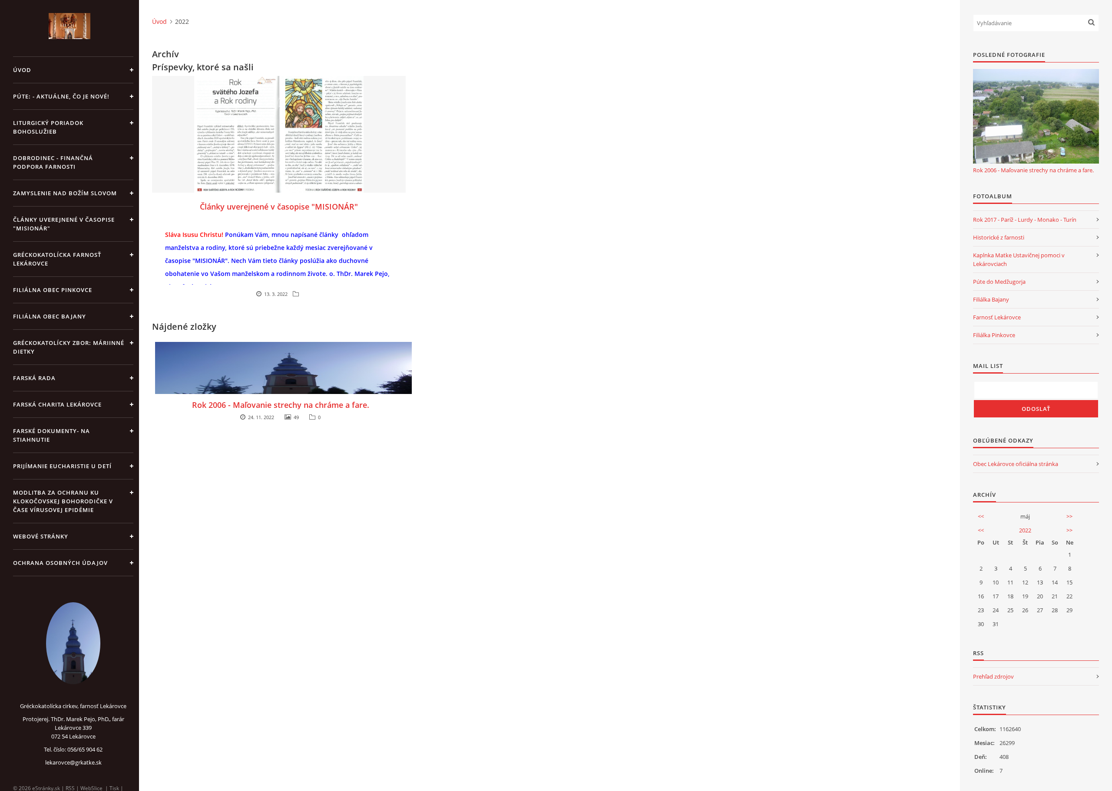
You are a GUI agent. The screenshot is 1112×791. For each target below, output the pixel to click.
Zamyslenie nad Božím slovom (65, 193)
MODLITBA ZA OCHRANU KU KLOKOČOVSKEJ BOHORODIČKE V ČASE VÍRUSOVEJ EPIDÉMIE (63, 501)
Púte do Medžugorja (999, 282)
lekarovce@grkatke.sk (73, 762)
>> (1069, 516)
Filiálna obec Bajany (49, 316)
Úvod (22, 70)
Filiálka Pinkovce (994, 335)
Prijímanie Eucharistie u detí (62, 466)
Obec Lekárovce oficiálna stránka (1015, 464)
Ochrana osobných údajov (60, 563)
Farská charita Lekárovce (57, 404)
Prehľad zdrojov (993, 676)
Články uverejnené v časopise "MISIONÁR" (64, 224)
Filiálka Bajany (991, 299)
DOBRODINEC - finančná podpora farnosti (53, 162)
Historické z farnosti (998, 237)
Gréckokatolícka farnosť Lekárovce (57, 259)
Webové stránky (40, 536)
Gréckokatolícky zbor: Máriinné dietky (68, 347)
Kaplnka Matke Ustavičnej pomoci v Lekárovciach (1019, 259)
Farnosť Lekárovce (997, 317)
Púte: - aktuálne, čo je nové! (61, 96)
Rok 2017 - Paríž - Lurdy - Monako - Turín (1024, 219)
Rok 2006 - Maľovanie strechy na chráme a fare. (280, 404)
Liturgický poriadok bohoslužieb (48, 127)
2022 (1025, 530)
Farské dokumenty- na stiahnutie (51, 435)
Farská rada (34, 378)
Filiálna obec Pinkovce (52, 290)
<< (981, 516)
